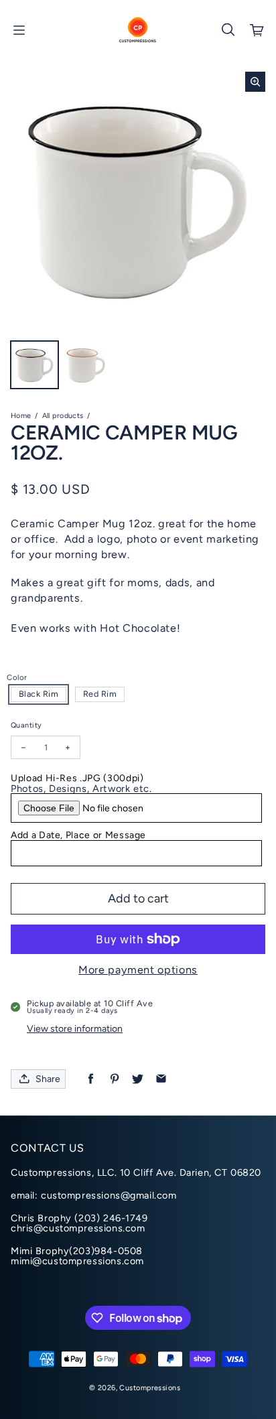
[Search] (228, 30)
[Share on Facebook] (90, 1079)
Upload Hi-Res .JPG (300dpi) (77, 778)
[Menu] (19, 30)
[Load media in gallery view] (34, 365)
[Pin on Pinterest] (114, 1079)
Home (21, 415)
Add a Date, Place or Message (78, 835)
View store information (75, 1028)
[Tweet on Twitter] (137, 1079)
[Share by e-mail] (161, 1079)
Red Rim (100, 694)
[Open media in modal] (255, 82)
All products (63, 415)
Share (48, 1079)
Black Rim (39, 694)
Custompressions (149, 1387)
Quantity (26, 725)
